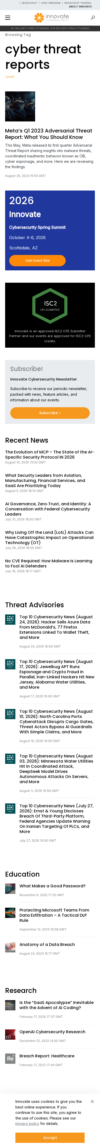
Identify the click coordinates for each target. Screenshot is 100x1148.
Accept (50, 1137)
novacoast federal (78, 3)
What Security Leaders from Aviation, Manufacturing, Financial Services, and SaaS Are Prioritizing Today (45, 480)
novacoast (29, 3)
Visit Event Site (37, 260)
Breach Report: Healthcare (46, 1056)
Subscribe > (50, 412)
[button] (7, 18)
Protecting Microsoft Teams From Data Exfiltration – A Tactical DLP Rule (54, 915)
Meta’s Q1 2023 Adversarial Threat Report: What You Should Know (48, 134)
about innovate (80, 6)
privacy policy (27, 1123)
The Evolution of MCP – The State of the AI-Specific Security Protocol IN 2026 (49, 455)
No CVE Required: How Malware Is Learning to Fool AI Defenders (48, 563)
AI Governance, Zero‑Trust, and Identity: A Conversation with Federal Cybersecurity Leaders (48, 509)
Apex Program (51, 3)
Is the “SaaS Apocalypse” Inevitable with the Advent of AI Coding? (56, 1005)
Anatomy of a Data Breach (47, 944)
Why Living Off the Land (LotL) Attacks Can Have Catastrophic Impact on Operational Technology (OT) (49, 537)
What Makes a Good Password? (52, 886)
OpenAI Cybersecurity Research (52, 1032)
